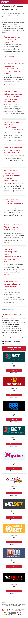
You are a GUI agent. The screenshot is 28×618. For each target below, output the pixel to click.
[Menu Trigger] (25, 3)
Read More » (12, 56)
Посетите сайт (14, 370)
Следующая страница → (8, 309)
